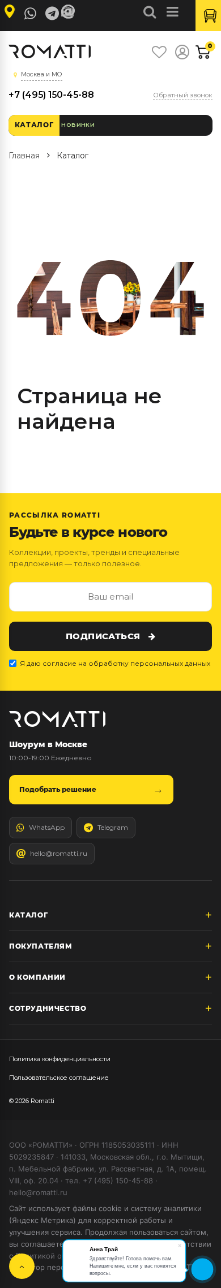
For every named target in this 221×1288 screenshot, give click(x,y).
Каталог (34, 124)
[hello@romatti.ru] (69, 12)
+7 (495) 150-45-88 (51, 94)
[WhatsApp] (30, 13)
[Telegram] (52, 13)
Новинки (78, 125)
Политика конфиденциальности (59, 1059)
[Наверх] (22, 1266)
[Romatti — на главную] (57, 719)
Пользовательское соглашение (59, 1078)
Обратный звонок (182, 95)
